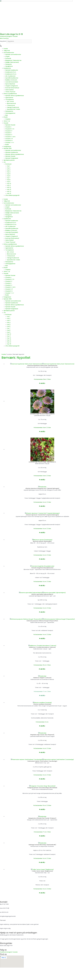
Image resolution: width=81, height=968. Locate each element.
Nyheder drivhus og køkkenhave (14, 95)
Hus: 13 (9, 189)
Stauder (6, 123)
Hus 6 (8, 176)
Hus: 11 (9, 185)
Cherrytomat (11, 105)
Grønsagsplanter (10, 113)
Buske (7, 144)
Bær (6, 115)
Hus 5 (8, 174)
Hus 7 (8, 178)
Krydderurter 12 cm (10, 74)
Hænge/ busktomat (13, 107)
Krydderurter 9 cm (10, 72)
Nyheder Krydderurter (11, 70)
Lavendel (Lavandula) (11, 82)
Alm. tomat (10, 101)
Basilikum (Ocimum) (11, 80)
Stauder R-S (8, 140)
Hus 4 (8, 172)
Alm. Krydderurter (10, 76)
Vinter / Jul (7, 121)
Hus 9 (8, 181)
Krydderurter (7, 68)
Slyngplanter (9, 66)
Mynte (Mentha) (10, 84)
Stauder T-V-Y (9, 142)
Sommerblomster (9, 52)
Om (5, 162)
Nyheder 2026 (7, 148)
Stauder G (8, 133)
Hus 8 (8, 179)
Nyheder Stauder (10, 125)
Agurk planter (9, 97)
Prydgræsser (7, 146)
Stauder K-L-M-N (10, 136)
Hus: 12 (9, 187)
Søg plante (3, 41)
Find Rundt (8, 164)
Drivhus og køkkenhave (10, 93)
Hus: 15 (9, 193)
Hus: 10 (9, 183)
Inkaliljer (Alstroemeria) (12, 62)
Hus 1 (8, 166)
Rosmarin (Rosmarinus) (12, 88)
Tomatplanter (9, 99)
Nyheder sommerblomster (13, 54)
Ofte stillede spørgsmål (12, 195)
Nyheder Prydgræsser (11, 158)
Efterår (6, 117)
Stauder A (8, 127)
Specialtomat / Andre (13, 109)
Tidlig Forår (7, 50)
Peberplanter (9, 111)
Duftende (8, 58)
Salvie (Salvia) (9, 90)
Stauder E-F (8, 131)
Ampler (7, 56)
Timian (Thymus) (10, 91)
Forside (6, 48)
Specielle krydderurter (11, 78)
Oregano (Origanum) (11, 86)
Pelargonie (8, 64)
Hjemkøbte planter (9, 160)
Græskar (7, 119)
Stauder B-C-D (9, 129)
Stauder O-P (9, 138)
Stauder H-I (8, 135)
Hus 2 (8, 168)
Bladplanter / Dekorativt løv (13, 60)
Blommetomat (11, 103)
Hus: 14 (9, 191)
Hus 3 (8, 170)
